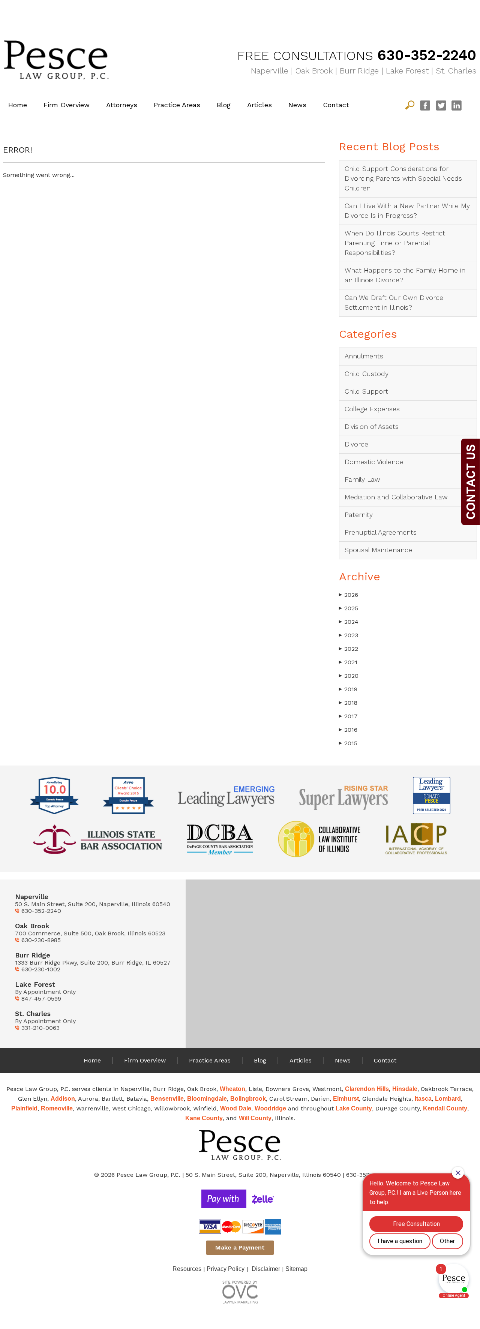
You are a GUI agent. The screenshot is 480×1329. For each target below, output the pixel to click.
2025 (348, 608)
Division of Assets (372, 426)
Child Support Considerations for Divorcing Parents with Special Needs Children (403, 178)
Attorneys (121, 105)
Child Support (366, 391)
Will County (255, 1118)
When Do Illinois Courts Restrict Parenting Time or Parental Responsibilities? (395, 242)
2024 (348, 621)
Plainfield (24, 1108)
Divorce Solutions (60, 12)
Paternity (359, 514)
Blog (224, 105)
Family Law (300, 12)
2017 (348, 716)
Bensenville (167, 1098)
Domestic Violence (374, 462)
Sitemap (296, 1269)
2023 (348, 635)
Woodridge (270, 1108)
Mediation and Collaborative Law (396, 497)
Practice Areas (177, 105)
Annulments (364, 356)
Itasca (423, 1098)
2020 (348, 675)
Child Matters (180, 12)
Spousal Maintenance (378, 550)
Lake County (354, 1108)
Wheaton (232, 1089)
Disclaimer (266, 1269)
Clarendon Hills (367, 1089)
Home (17, 105)
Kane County (204, 1118)
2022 (348, 648)
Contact (336, 105)
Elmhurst (346, 1098)
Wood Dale (235, 1108)
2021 (348, 662)
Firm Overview (67, 105)
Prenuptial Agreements (381, 532)
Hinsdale (404, 1089)
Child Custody (366, 374)
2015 (348, 743)
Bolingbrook (248, 1098)
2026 (348, 594)
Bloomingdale (207, 1098)
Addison (63, 1098)
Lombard (448, 1098)
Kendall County (445, 1108)
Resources (186, 1269)
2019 (348, 689)
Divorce (356, 444)
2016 (348, 729)
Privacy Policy (225, 1269)
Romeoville (57, 1108)
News (297, 105)
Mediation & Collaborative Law (420, 12)
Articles (259, 105)
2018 (348, 702)
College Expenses (372, 409)
